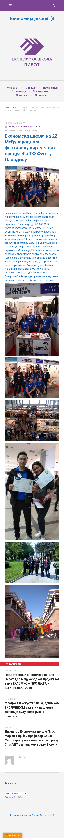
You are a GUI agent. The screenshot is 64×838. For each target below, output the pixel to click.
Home (7, 108)
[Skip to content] (32, 5)
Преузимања (40, 91)
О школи (31, 87)
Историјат (13, 87)
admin (25, 757)
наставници (22, 126)
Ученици (21, 91)
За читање (41, 95)
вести (15, 108)
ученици (35, 126)
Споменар (22, 95)
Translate (23, 797)
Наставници (50, 87)
